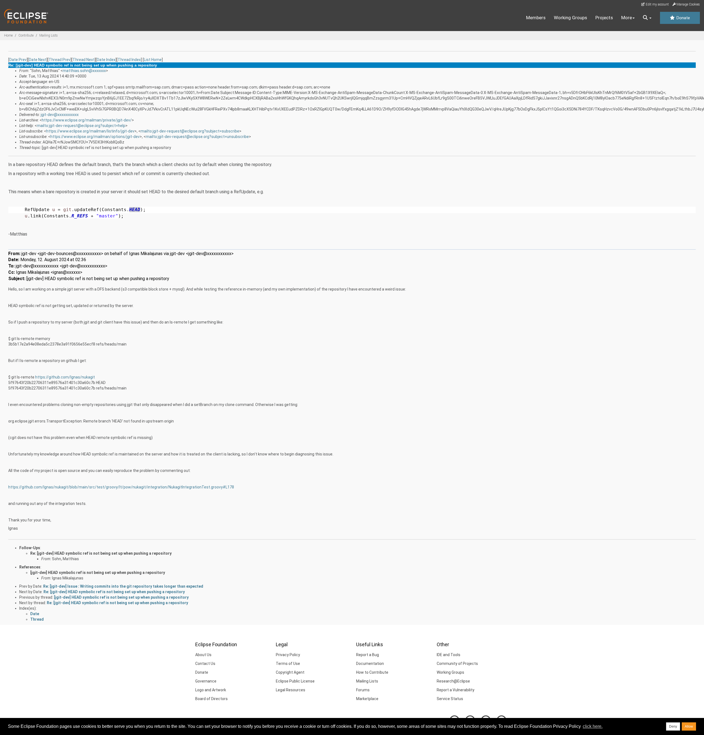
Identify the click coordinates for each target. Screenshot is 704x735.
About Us (203, 655)
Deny (673, 726)
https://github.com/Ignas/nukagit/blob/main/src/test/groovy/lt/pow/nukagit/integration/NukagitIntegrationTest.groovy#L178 (121, 487)
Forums (363, 690)
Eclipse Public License (295, 681)
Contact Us (205, 663)
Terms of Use (288, 663)
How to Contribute (372, 672)
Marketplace (367, 699)
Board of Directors (211, 699)
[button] (647, 18)
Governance (205, 681)
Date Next (37, 59)
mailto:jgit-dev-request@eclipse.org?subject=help (81, 125)
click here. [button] (593, 726)
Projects (604, 17)
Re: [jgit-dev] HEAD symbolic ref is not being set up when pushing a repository (101, 553)
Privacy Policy (288, 655)
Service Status (450, 699)
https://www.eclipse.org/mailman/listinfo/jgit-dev (90, 131)
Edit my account (657, 4)
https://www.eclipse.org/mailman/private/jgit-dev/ (87, 120)
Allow (689, 726)
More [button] (626, 17)
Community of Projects (457, 663)
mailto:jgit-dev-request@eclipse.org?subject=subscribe (190, 131)
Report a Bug (367, 655)
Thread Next (84, 59)
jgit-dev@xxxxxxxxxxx (60, 114)
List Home (153, 59)
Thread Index (129, 59)
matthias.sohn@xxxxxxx (84, 70)
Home (8, 35)
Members (536, 17)
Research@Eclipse (453, 681)
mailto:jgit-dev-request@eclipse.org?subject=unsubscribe (197, 136)
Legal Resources (290, 690)
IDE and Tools (448, 655)
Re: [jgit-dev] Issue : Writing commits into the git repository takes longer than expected (123, 586)
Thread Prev (59, 59)
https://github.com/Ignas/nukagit (65, 377)
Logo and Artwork (210, 690)
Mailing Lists (48, 35)
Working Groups (570, 17)
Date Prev (18, 59)
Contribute (26, 35)
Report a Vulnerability (455, 690)
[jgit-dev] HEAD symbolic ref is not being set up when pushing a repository (97, 572)
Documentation (370, 663)
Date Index (106, 59)
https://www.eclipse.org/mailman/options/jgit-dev (95, 136)
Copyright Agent (290, 672)
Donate (682, 17)
